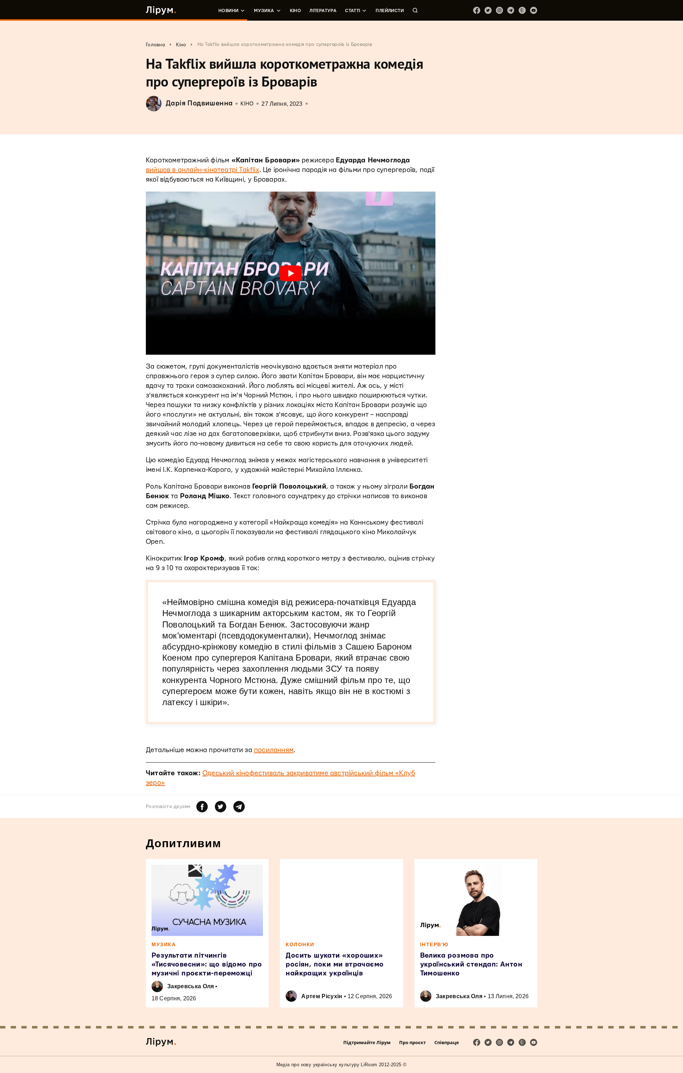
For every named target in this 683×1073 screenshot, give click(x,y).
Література (323, 11)
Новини (228, 11)
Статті (352, 11)
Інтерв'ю (434, 944)
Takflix (249, 170)
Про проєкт (412, 1042)
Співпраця (446, 1042)
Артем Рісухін (321, 996)
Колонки (300, 944)
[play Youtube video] (290, 273)
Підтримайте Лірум (367, 1042)
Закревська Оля (190, 986)
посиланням (273, 750)
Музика (264, 11)
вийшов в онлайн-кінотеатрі (191, 170)
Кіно (295, 11)
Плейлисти (390, 11)
